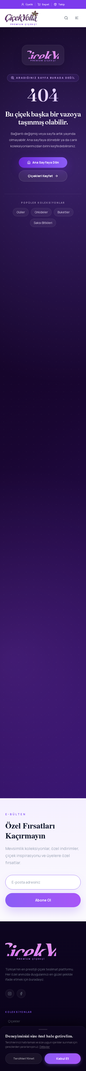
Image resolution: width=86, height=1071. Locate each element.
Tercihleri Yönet (23, 1058)
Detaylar (44, 1047)
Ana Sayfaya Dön (45, 162)
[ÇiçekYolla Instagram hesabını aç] (9, 993)
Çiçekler (14, 1021)
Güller (21, 212)
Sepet (45, 4)
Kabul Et (62, 1058)
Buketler (64, 212)
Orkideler (41, 212)
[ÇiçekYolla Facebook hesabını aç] (21, 993)
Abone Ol (43, 900)
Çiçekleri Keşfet (40, 176)
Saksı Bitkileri (43, 223)
